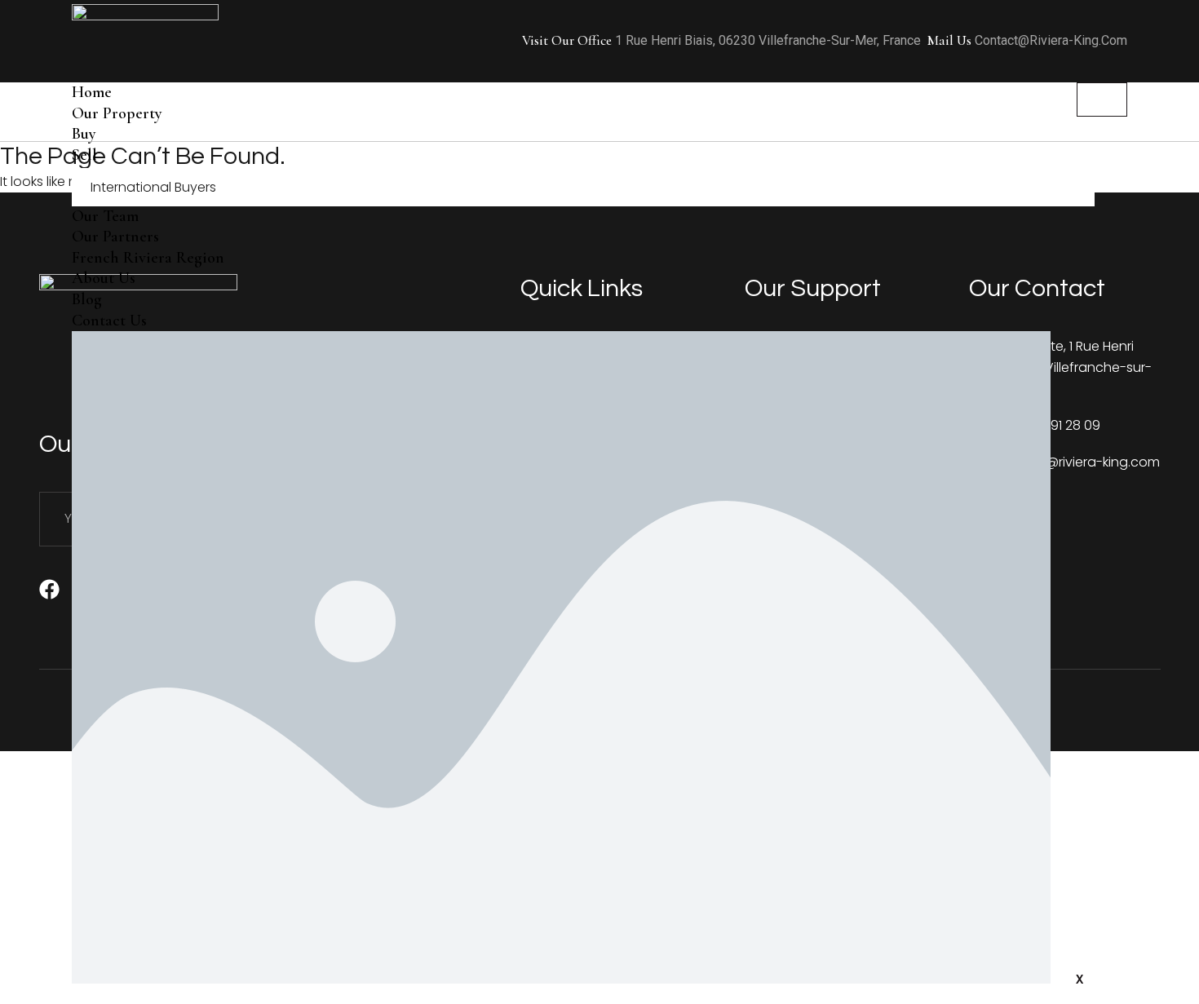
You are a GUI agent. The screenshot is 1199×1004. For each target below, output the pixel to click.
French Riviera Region (148, 258)
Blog (87, 299)
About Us (103, 278)
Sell (84, 155)
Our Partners (115, 236)
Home (92, 92)
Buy (84, 134)
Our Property (117, 113)
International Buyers (153, 187)
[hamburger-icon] (1102, 99)
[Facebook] (49, 589)
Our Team (105, 216)
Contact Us (109, 320)
